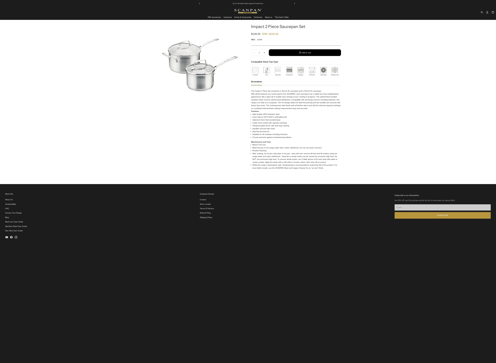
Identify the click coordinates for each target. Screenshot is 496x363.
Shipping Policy (206, 217)
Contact (203, 200)
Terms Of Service (207, 208)
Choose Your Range (13, 213)
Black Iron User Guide (14, 222)
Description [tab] (256, 81)
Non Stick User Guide (14, 231)
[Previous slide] (199, 3)
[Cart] (493, 12)
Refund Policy (205, 213)
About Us (9, 200)
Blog (7, 217)
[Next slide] (294, 3)
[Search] (482, 12)
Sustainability (10, 204)
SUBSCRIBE (442, 215)
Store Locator (205, 204)
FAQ (7, 208)
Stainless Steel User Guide (16, 226)
